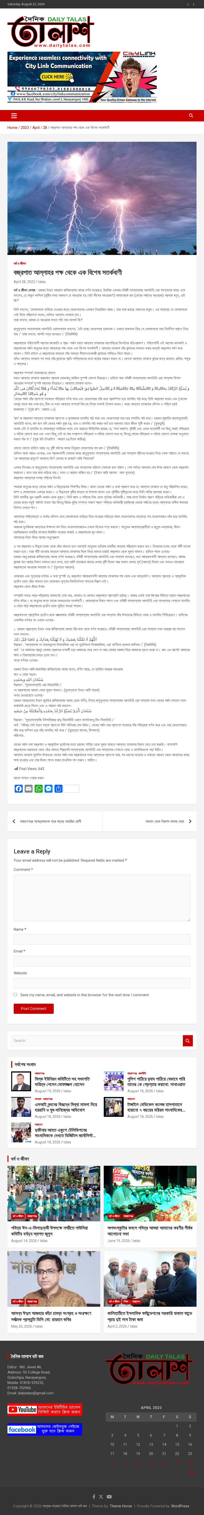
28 (164, 1463)
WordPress (180, 1506)
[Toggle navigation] (14, 115)
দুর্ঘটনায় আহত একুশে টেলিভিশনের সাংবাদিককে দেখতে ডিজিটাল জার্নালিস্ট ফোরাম (64, 1135)
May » (192, 1472)
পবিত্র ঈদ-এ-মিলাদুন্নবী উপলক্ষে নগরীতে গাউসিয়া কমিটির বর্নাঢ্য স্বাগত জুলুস (49, 1231)
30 (190, 1463)
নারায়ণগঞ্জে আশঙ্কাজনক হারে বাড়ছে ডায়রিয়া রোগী (50, 821)
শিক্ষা (126, 1301)
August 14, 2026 (24, 1241)
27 (151, 1463)
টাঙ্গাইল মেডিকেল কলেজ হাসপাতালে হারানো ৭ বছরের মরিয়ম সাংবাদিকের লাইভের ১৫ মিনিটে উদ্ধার (154, 1110)
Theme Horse (121, 1506)
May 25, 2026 (21, 1326)
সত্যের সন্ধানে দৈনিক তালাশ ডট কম (65, 1506)
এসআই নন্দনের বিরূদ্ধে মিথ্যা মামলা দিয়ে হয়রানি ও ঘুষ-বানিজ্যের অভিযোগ (66, 1107)
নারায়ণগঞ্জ (39, 1073)
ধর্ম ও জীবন (20, 263)
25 (125, 1463)
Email (19, 951)
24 (112, 1463)
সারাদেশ (131, 1099)
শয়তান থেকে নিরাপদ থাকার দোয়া (164, 821)
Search (188, 1040)
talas (42, 282)
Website (20, 973)
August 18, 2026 (140, 1091)
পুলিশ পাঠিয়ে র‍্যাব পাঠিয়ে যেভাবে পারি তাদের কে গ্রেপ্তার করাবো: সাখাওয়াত (156, 1082)
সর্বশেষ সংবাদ (25, 1064)
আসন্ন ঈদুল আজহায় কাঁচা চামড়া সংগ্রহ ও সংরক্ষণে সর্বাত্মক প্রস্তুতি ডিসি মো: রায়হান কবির (51, 1316)
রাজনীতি (142, 1073)
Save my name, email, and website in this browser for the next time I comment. (85, 995)
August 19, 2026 (47, 1091)
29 (177, 1463)
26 (138, 1463)
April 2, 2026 (117, 1326)
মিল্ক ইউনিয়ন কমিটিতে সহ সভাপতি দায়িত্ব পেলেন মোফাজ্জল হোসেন (62, 1082)
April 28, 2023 (24, 282)
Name (20, 929)
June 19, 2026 (118, 1241)
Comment (23, 869)
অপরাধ (38, 1099)
